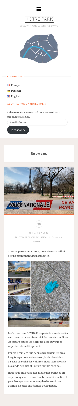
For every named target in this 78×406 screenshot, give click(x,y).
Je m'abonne (18, 129)
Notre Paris (39, 19)
